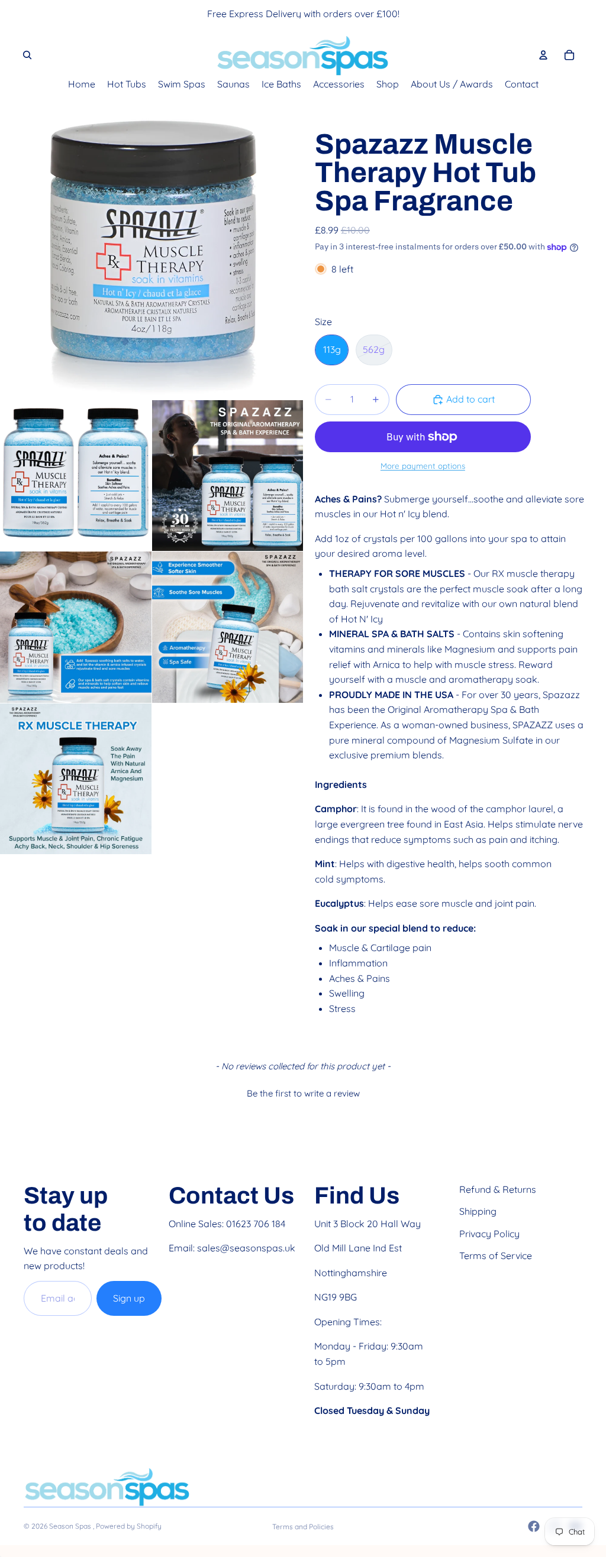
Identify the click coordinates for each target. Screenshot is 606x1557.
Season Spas (71, 1526)
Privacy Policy (489, 1234)
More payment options (423, 466)
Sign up (129, 1298)
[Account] (543, 55)
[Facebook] (534, 1526)
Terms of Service (495, 1255)
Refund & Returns (497, 1189)
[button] (303, 1091)
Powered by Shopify (129, 1526)
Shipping (478, 1211)
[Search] (27, 55)
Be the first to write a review (303, 1093)
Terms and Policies (303, 1526)
